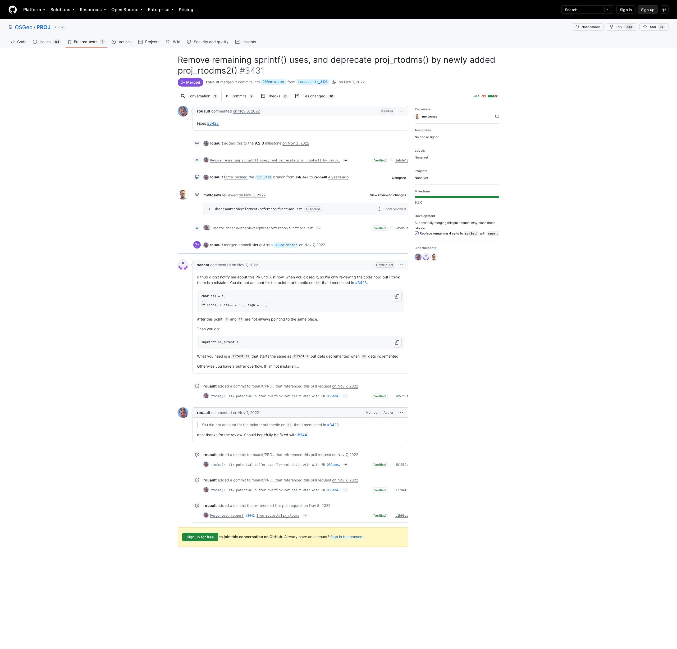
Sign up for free (200, 537)
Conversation (204, 96)
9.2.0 (259, 143)
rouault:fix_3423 (313, 82)
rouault (212, 82)
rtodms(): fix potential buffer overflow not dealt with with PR (267, 396)
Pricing (186, 9)
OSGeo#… (333, 396)
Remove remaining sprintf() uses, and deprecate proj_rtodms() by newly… (275, 160)
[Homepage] (12, 9)
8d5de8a (401, 228)
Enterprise (158, 9)
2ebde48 (401, 160)
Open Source (124, 9)
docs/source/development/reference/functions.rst (258, 209)
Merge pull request (227, 515)
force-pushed (236, 177)
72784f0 (401, 490)
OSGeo (24, 27)
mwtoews (212, 195)
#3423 (213, 123)
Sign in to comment (347, 536)
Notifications (591, 27)
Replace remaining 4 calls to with (459, 233)
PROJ (43, 27)
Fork (624, 27)
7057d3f (401, 396)
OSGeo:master (274, 82)
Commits (244, 96)
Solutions (60, 9)
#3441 (303, 434)
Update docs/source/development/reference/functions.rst (263, 228)
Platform (32, 9)
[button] (400, 111)
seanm (203, 265)
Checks (279, 96)
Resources (91, 9)
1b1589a (401, 465)
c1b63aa (401, 515)
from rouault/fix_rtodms (278, 515)
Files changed (319, 96)
